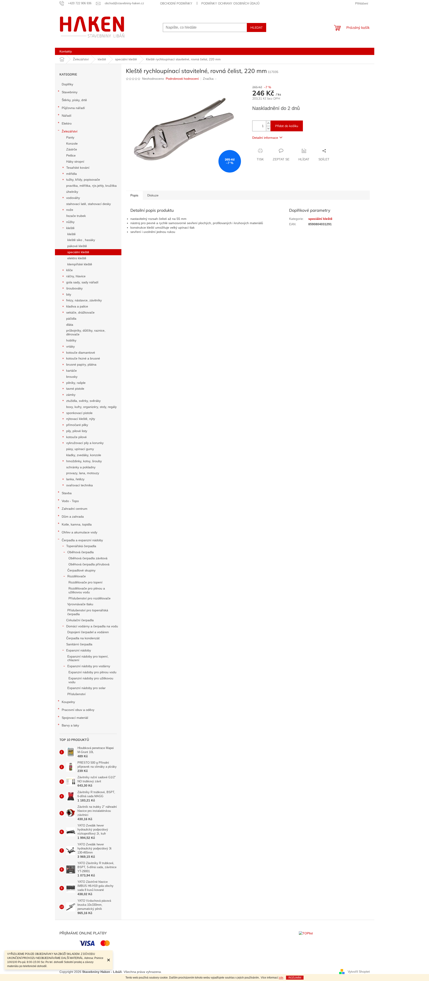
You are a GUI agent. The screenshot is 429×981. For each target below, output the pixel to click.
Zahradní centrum (74, 508)
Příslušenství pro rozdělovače (89, 598)
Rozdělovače (76, 576)
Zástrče (71, 149)
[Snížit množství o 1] (268, 128)
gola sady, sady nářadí (82, 282)
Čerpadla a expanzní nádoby (82, 540)
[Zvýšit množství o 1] (268, 123)
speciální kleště (78, 252)
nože (69, 210)
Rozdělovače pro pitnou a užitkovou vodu (86, 590)
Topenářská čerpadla (81, 546)
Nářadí (66, 115)
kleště (70, 228)
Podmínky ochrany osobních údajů (230, 3)
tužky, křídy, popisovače (83, 179)
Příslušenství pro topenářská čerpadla (87, 612)
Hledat (256, 27)
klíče (69, 270)
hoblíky (71, 340)
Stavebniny (69, 92)
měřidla (71, 173)
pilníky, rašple (76, 383)
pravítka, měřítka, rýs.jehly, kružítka (91, 185)
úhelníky (72, 191)
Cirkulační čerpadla (80, 620)
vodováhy (73, 198)
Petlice (71, 155)
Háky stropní (75, 161)
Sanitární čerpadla (79, 644)
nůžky (70, 222)
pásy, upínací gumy (80, 449)
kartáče (71, 370)
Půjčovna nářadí (73, 108)
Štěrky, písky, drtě (74, 100)
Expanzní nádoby (78, 650)
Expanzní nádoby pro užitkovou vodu (90, 680)
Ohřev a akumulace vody (79, 532)
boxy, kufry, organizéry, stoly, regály (91, 407)
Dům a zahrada (73, 516)
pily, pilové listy (76, 431)
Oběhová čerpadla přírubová (88, 564)
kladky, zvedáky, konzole (83, 455)
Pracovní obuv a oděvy (78, 710)
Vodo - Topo (70, 501)
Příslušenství (76, 694)
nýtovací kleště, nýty (80, 419)
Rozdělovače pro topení (85, 582)
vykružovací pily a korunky (85, 443)
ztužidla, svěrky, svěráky (83, 401)
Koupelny (68, 702)
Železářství (69, 131)
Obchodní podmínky (176, 3)
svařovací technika (79, 485)
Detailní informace (265, 137)
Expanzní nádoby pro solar (86, 688)
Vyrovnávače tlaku (80, 604)
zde (281, 977)
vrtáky (70, 346)
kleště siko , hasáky (81, 240)
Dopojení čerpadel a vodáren (88, 632)
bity (68, 294)
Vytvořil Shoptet (359, 971)
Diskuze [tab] (153, 195)
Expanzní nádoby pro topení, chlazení (88, 658)
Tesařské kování (77, 167)
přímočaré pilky (77, 425)
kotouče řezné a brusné (83, 358)
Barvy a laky (70, 725)
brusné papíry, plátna (81, 364)
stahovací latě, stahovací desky (88, 204)
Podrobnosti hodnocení (182, 78)
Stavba (67, 493)
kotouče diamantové (80, 352)
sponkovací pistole (79, 413)
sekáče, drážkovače (80, 312)
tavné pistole (75, 388)
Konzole (72, 143)
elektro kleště (76, 258)
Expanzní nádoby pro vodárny (88, 666)
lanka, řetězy (75, 479)
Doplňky (67, 84)
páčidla (71, 318)
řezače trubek (76, 216)
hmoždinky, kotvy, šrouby (84, 461)
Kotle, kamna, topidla (77, 524)
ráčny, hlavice (76, 276)
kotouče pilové (76, 437)
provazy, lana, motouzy (82, 473)
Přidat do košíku (286, 126)
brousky (71, 376)
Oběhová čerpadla (80, 552)
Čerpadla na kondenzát (83, 638)
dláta (69, 324)
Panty (70, 137)
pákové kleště (77, 246)
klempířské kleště (79, 264)
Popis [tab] (134, 195)
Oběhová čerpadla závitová (87, 558)
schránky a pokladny (80, 467)
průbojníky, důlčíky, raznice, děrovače (85, 332)
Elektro (67, 123)
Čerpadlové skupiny (81, 570)
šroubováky (74, 288)
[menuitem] (65, 51)
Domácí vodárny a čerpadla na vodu (92, 626)
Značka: (209, 78)
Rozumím (294, 977)
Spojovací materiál (75, 717)
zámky (70, 394)
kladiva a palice (77, 306)
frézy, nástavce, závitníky (84, 300)
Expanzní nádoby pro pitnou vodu (92, 672)
